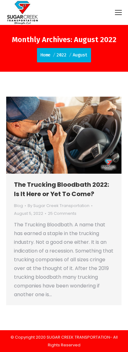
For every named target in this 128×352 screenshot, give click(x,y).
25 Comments (62, 213)
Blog (18, 206)
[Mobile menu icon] (118, 12)
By (58, 206)
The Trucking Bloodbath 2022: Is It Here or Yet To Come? (61, 189)
